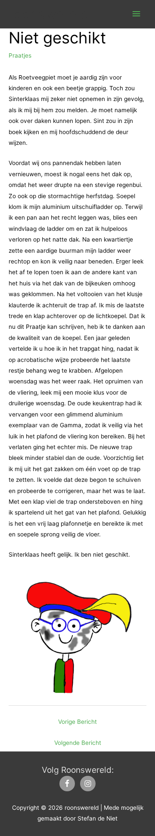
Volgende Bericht (77, 742)
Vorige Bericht (77, 721)
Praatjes (20, 55)
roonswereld (49, 14)
